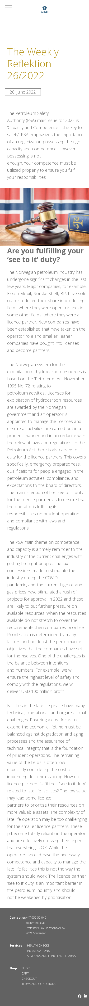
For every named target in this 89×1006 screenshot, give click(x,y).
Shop (25, 968)
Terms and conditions (39, 984)
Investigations (38, 951)
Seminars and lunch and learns (51, 956)
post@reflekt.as (35, 923)
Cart (25, 973)
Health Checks (38, 945)
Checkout (29, 979)
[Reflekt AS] (44, 10)
